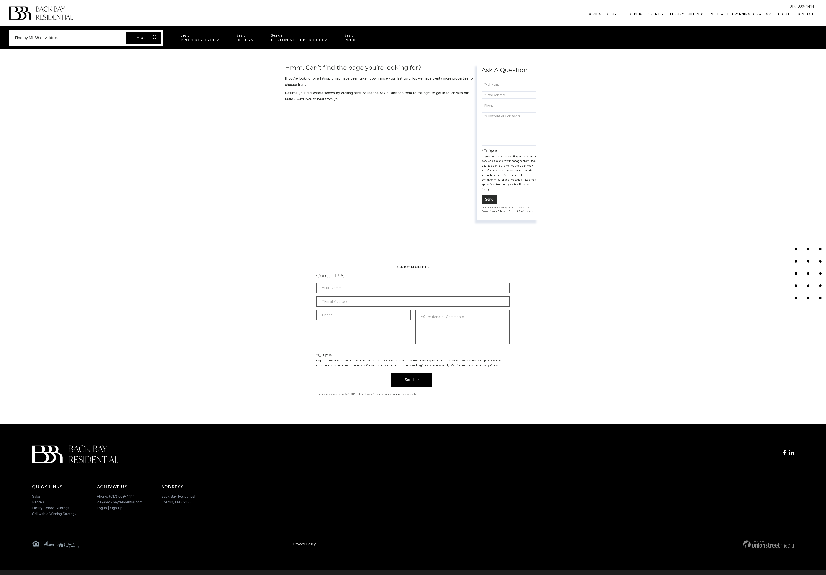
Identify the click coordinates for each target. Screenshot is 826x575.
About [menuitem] (783, 14)
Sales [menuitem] (36, 496)
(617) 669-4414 (801, 6)
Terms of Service (517, 211)
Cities (243, 40)
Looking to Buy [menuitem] (601, 14)
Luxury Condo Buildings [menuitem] (50, 508)
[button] (143, 38)
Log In (102, 508)
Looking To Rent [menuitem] (643, 14)
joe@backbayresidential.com (119, 502)
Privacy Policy (496, 211)
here (357, 93)
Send (489, 199)
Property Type (198, 40)
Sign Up (116, 508)
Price (350, 40)
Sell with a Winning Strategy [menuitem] (741, 14)
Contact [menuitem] (805, 14)
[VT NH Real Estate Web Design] (669, 544)
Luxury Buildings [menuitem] (687, 14)
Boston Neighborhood (297, 40)
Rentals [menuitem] (38, 502)
